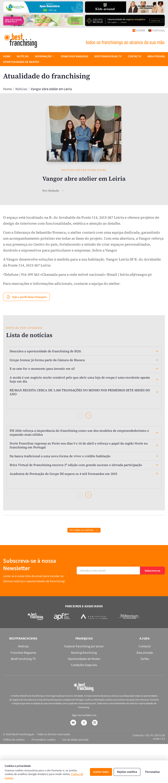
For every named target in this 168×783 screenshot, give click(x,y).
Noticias (21, 89)
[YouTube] (73, 723)
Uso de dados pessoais (75, 740)
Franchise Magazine (74, 56)
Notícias (23, 56)
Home (7, 89)
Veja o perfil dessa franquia (29, 297)
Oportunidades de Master (21, 62)
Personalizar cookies (44, 740)
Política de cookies (14, 740)
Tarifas (144, 659)
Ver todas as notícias (82, 530)
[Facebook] (84, 723)
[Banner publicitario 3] (43, 20)
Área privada (156, 56)
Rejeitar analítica (127, 772)
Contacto (134, 56)
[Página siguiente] (88, 415)
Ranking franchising (84, 652)
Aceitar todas (101, 772)
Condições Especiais (84, 665)
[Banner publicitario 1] (43, 7)
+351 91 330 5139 (154, 735)
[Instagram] (95, 723)
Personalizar (152, 772)
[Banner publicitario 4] (125, 20)
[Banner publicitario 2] (125, 7)
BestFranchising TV (107, 56)
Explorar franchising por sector (84, 646)
